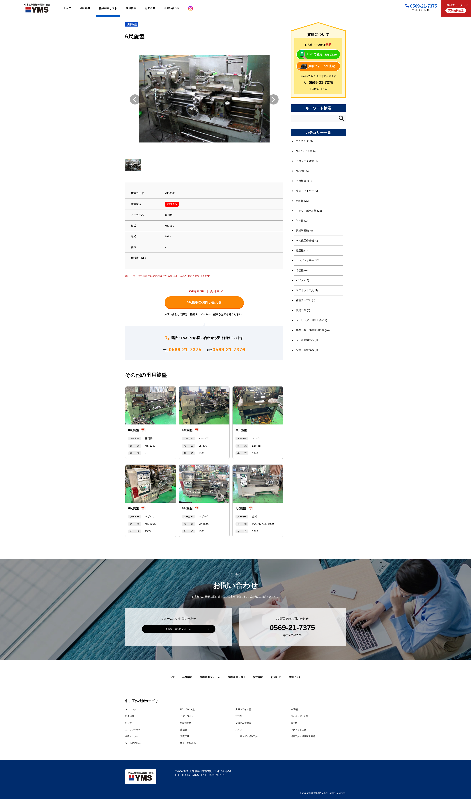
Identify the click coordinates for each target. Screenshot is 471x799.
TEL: (182, 349)
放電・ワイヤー (188, 716)
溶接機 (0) (302, 270)
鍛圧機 (294, 723)
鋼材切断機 (185, 723)
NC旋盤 (294, 709)
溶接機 (183, 729)
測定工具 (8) (303, 310)
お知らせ (276, 677)
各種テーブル (131, 736)
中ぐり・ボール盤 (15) (309, 210)
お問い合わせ (296, 677)
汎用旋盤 (132, 24)
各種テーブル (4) (305, 300)
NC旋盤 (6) (302, 170)
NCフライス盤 (187, 709)
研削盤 (239, 716)
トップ (171, 677)
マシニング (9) (304, 141)
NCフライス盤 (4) (306, 150)
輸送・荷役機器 (188, 743)
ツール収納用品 (133, 743)
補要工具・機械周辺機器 (303, 736)
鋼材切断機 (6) (304, 230)
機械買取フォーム (210, 677)
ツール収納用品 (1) (307, 340)
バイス (239, 729)
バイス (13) (302, 280)
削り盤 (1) (302, 220)
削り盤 (128, 723)
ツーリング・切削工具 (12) (311, 320)
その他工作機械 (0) (307, 240)
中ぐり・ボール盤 (299, 716)
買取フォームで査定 (321, 66)
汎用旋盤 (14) (304, 180)
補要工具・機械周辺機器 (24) (313, 330)
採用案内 (258, 677)
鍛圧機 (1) (302, 250)
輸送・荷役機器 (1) (307, 350)
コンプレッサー (133, 729)
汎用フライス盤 (243, 709)
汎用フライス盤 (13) (307, 160)
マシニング (130, 709)
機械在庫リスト (237, 677)
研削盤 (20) (302, 200)
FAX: (226, 349)
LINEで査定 (322, 54)
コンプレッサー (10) (307, 260)
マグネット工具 (298, 729)
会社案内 (187, 677)
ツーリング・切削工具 (247, 736)
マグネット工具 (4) (307, 290)
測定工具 (184, 736)
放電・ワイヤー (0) (307, 190)
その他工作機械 (243, 723)
